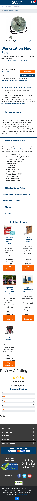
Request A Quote (12, 201)
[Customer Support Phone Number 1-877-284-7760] (30, 2)
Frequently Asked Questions (17, 194)
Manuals (8, 207)
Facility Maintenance (10, 11)
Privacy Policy (22, 494)
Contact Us (17, 149)
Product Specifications (15, 141)
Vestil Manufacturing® (23, 41)
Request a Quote (27, 75)
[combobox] (18, 7)
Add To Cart (27, 71)
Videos (8, 213)
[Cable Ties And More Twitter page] (25, 476)
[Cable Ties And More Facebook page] (19, 476)
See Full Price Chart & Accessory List (14, 80)
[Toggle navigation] (3, 2)
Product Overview (13, 112)
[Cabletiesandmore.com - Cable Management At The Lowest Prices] (17, 2)
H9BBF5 (23, 448)
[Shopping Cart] (34, 2)
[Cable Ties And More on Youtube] (30, 476)
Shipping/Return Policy (15, 188)
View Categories (9, 318)
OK (17, 498)
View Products (9, 268)
